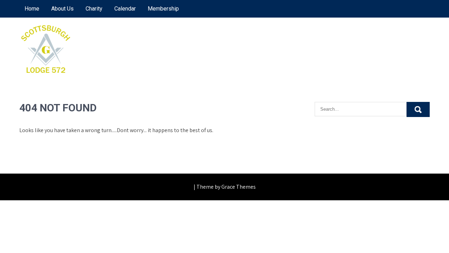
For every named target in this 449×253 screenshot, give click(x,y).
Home (32, 8)
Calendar (125, 8)
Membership (163, 8)
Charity (94, 8)
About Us (62, 8)
